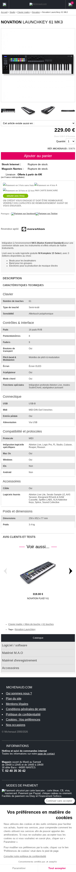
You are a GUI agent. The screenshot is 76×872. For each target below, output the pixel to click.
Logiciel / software (14, 645)
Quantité (60, 141)
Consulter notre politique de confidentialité (25, 856)
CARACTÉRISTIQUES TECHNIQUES (23, 285)
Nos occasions (15, 724)
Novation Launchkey (25, 629)
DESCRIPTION (12, 278)
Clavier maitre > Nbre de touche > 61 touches (31, 624)
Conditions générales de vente (26, 709)
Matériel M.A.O (12, 653)
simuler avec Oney (16, 196)
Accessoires (10, 668)
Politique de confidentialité (23, 714)
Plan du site (13, 698)
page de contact (46, 753)
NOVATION (11, 22)
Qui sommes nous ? (19, 693)
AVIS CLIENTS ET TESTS (19, 536)
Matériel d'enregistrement (19, 660)
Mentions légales (17, 703)
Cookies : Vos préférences (23, 719)
